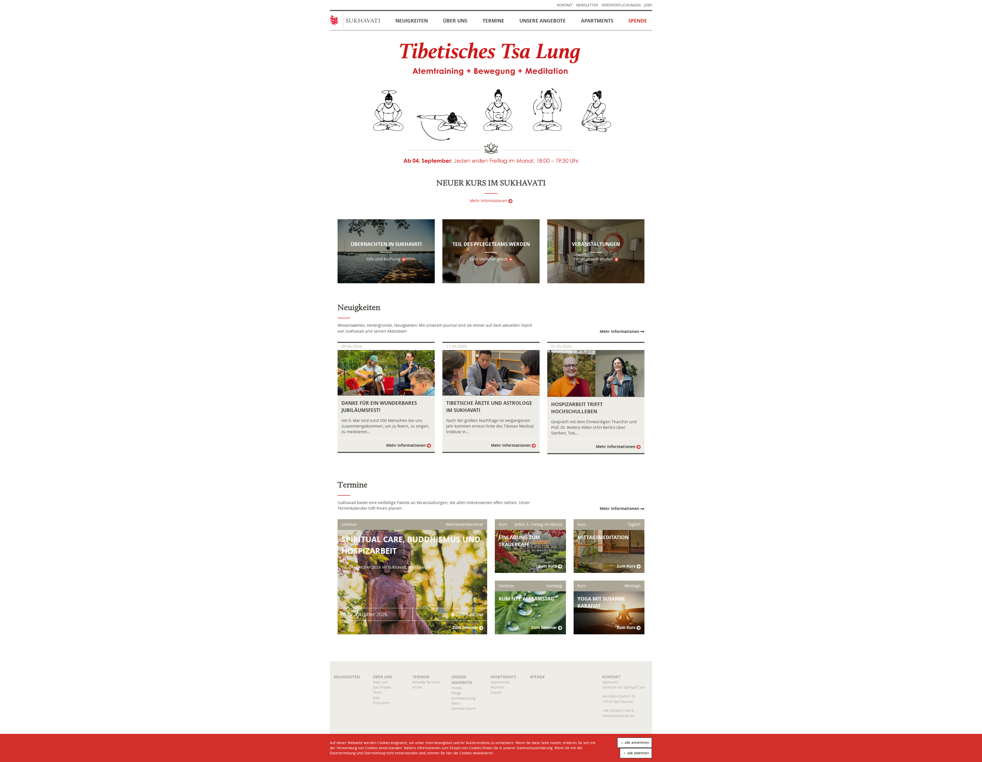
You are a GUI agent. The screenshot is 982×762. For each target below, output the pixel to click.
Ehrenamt (381, 702)
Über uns (455, 20)
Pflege (456, 693)
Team (377, 692)
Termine (493, 20)
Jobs (648, 5)
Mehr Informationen (489, 200)
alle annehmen (636, 742)
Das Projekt (382, 687)
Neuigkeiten (411, 20)
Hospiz (456, 687)
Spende (637, 20)
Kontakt (565, 5)
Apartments (597, 20)
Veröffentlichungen (621, 5)
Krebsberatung (463, 698)
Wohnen (497, 687)
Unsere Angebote (542, 20)
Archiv (417, 687)
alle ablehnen (637, 752)
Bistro (456, 703)
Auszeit (496, 692)
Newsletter (587, 5)
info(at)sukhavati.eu (618, 715)
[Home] (357, 22)
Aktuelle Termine (426, 682)
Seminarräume (463, 708)
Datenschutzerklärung (534, 747)
